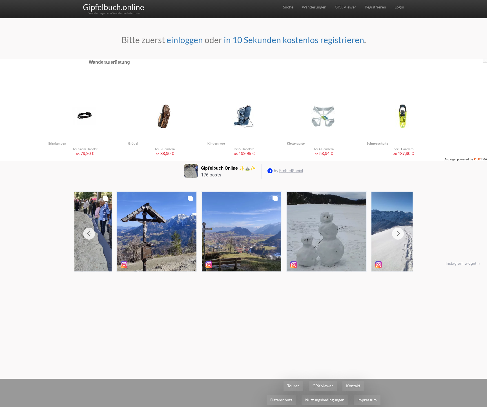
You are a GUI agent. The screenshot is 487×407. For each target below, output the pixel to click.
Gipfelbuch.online (113, 7)
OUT (480, 159)
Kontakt (353, 385)
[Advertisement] (243, 316)
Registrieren (375, 7)
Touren (293, 385)
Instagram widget (461, 263)
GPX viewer (323, 385)
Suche (288, 7)
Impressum (367, 399)
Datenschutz (281, 399)
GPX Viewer (345, 7)
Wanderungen (314, 7)
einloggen (185, 40)
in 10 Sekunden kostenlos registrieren (294, 40)
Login (399, 7)
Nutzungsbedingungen (324, 399)
